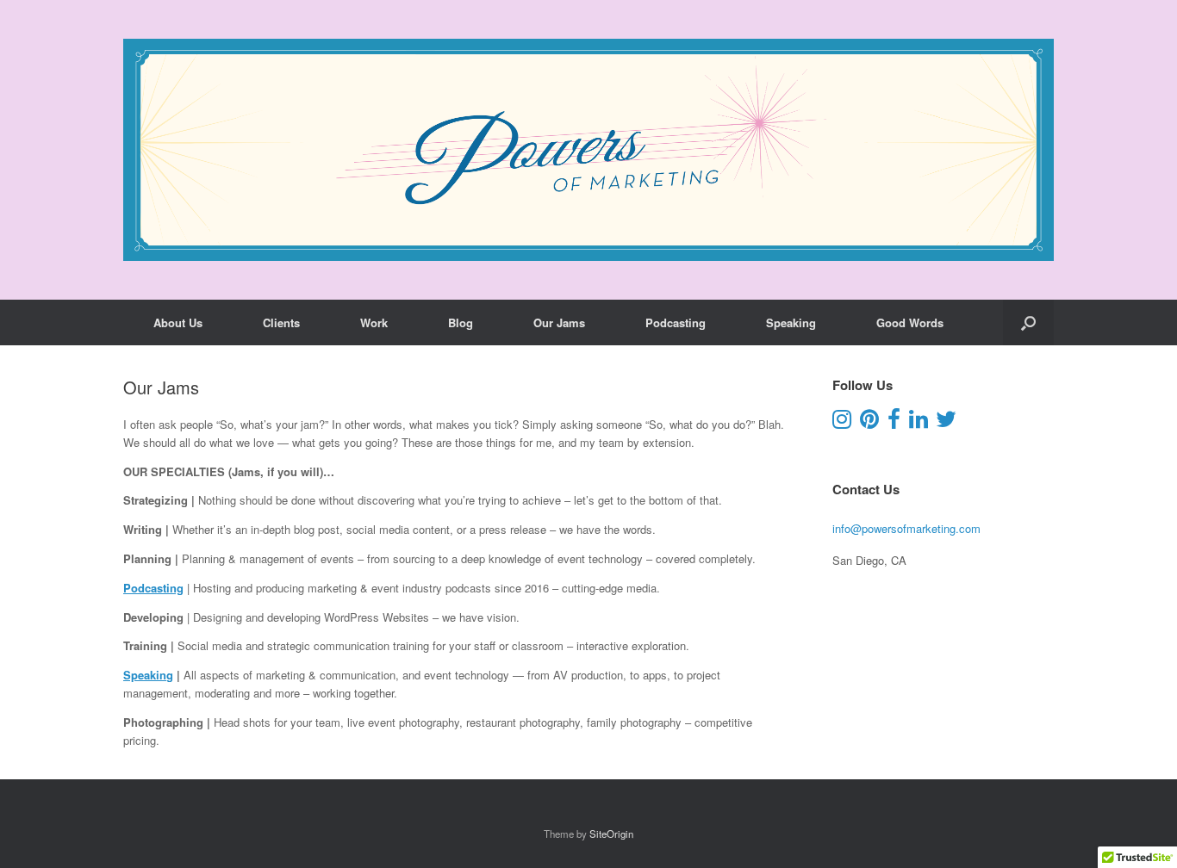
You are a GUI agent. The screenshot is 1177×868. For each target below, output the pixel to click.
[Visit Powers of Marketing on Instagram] (841, 422)
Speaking (791, 322)
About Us (177, 322)
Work (374, 322)
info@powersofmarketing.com (906, 528)
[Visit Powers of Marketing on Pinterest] (869, 422)
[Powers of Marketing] (588, 150)
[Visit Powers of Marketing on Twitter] (946, 422)
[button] (1028, 322)
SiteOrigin (611, 833)
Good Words (909, 322)
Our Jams (559, 322)
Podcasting (675, 322)
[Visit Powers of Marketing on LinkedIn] (918, 422)
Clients (281, 322)
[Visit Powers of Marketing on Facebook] (893, 422)
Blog (460, 322)
